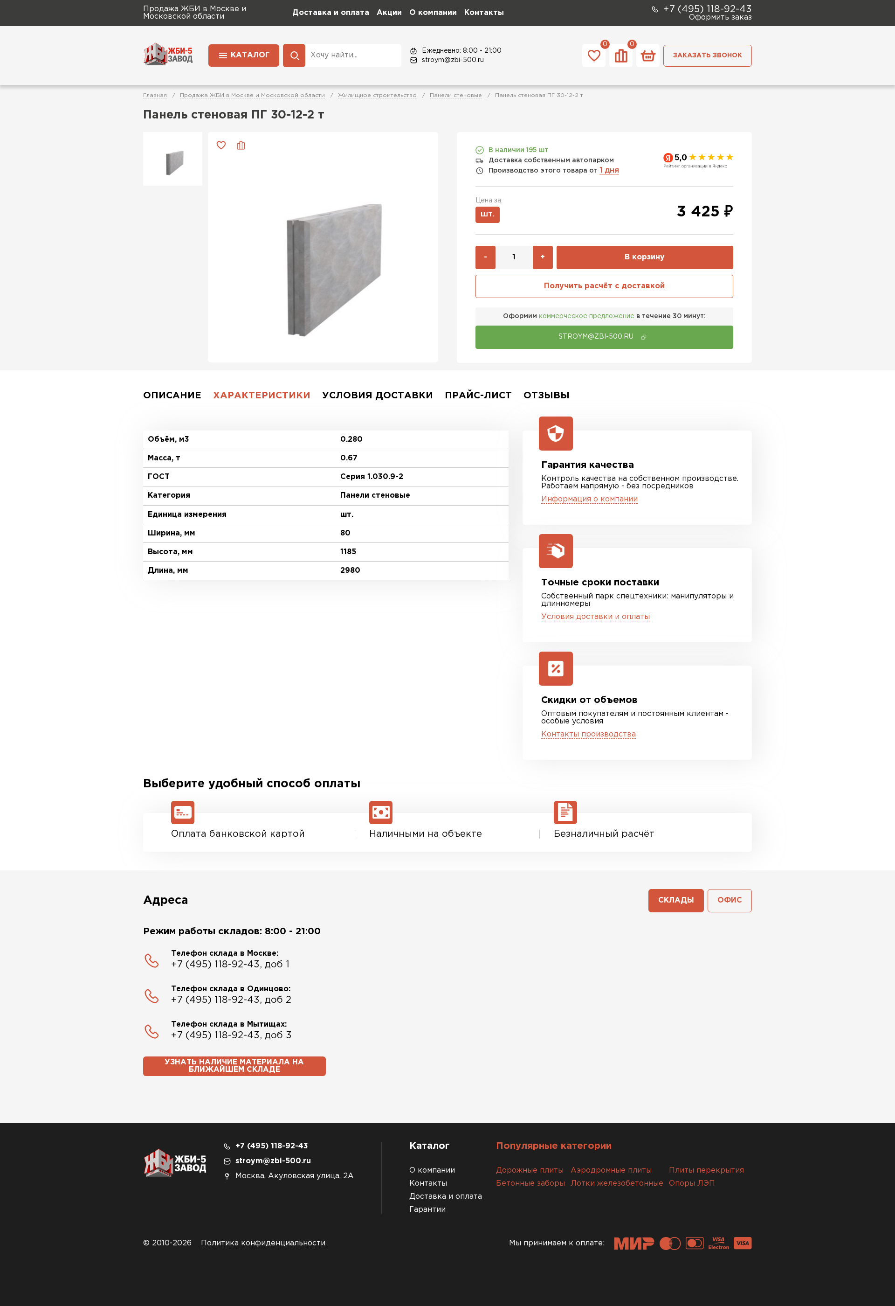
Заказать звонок (707, 55)
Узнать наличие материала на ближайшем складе (234, 1066)
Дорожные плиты (530, 1170)
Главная (155, 95)
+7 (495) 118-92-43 (707, 9)
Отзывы (546, 395)
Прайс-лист (478, 395)
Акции (389, 12)
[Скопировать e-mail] (643, 337)
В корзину (645, 257)
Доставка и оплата (330, 12)
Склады (676, 900)
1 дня (609, 170)
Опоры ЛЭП (692, 1183)
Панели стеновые (456, 95)
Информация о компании (589, 499)
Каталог (250, 55)
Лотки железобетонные (617, 1183)
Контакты (484, 12)
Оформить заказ (720, 17)
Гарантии (427, 1209)
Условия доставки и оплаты (595, 616)
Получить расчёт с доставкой (604, 286)
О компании (433, 12)
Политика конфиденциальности (263, 1243)
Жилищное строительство (377, 95)
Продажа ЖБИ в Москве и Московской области (252, 95)
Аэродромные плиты (611, 1170)
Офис (729, 900)
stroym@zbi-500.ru (453, 60)
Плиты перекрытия (706, 1170)
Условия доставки (377, 395)
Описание (172, 395)
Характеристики (261, 395)
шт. (488, 214)
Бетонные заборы (530, 1183)
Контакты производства (588, 734)
